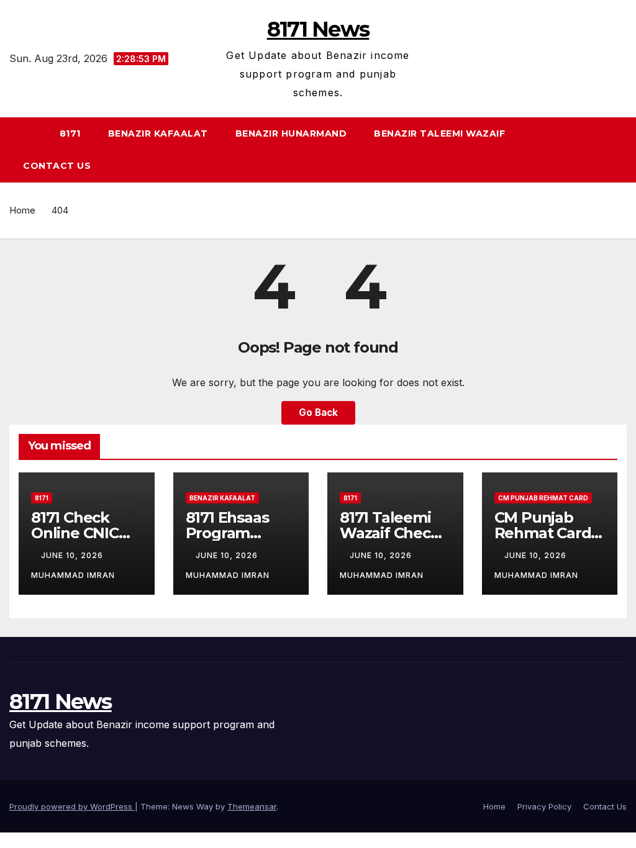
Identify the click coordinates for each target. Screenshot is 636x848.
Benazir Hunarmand (291, 133)
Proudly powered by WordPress (72, 806)
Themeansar (251, 806)
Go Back (318, 412)
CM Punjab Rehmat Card (543, 498)
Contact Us (57, 165)
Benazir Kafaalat (158, 133)
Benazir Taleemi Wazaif (439, 133)
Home (22, 210)
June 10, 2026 (73, 555)
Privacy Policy (544, 806)
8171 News (318, 29)
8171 (70, 133)
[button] (623, 149)
